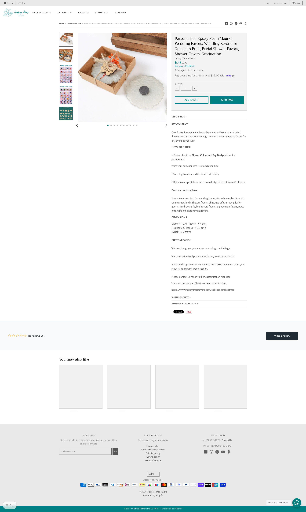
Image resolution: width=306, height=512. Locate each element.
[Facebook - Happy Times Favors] (226, 23)
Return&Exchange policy (152, 449)
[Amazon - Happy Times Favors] (245, 23)
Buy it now (227, 100)
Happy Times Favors (185, 58)
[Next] (166, 125)
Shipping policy (153, 453)
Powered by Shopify (153, 495)
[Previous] (77, 125)
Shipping (179, 70)
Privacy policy (153, 446)
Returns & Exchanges (183, 303)
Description (178, 117)
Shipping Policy (180, 297)
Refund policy (153, 457)
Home (61, 24)
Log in (267, 3)
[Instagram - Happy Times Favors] (231, 23)
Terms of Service (153, 460)
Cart (298, 3)
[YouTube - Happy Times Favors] (240, 23)
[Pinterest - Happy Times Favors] (236, 23)
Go (115, 451)
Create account (280, 3)
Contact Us (227, 440)
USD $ (20, 3)
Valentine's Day (74, 24)
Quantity (179, 84)
